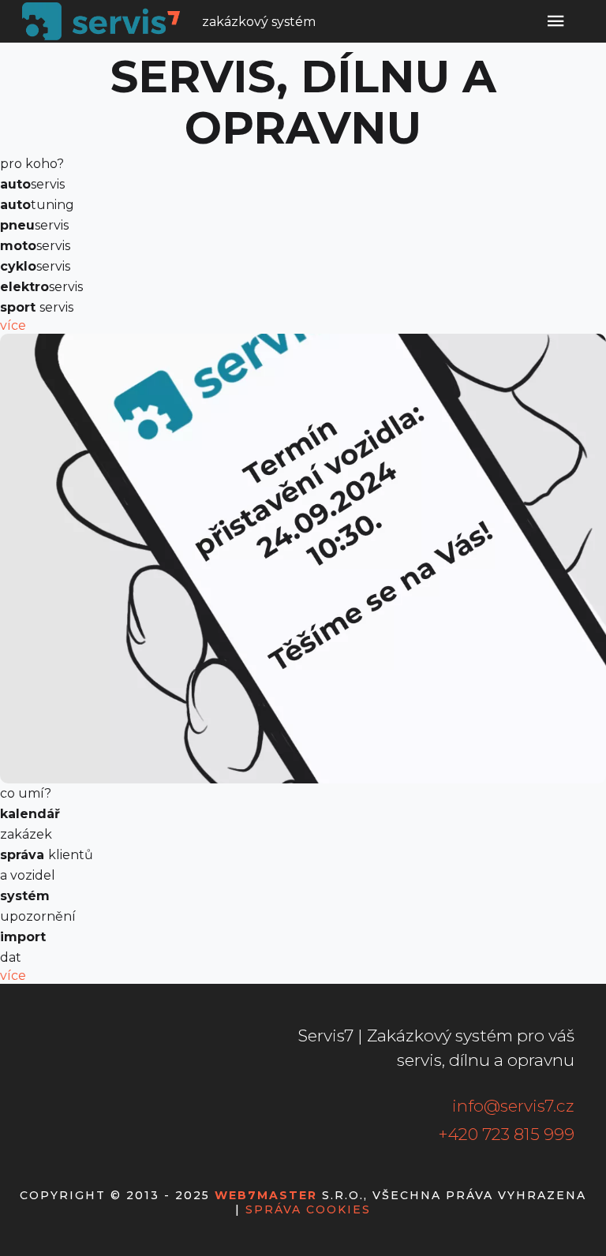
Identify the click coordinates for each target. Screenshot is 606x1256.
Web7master (266, 1195)
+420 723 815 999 (506, 1134)
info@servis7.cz (513, 1106)
